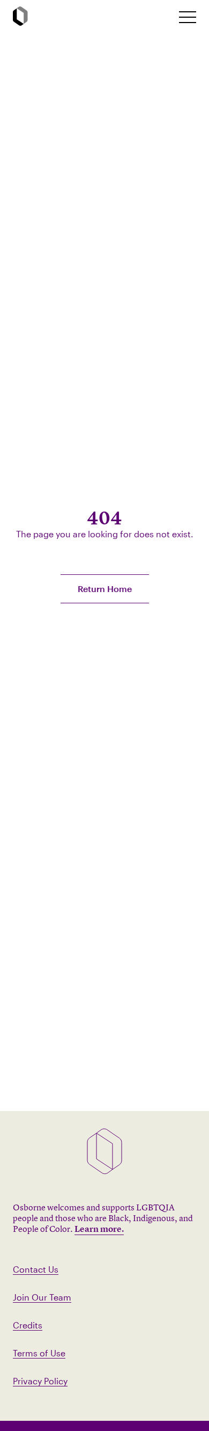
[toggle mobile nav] (187, 17)
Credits (27, 1325)
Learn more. (99, 1229)
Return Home (105, 588)
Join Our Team (42, 1297)
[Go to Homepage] (20, 16)
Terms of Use (39, 1353)
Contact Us (35, 1269)
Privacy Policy (40, 1381)
